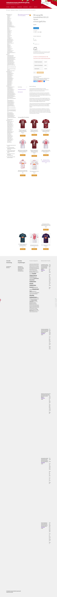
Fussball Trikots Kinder (9, 592)
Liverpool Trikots (35, 301)
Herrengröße (35, 30)
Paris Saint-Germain (21, 268)
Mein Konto (35, 6)
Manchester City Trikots (32, 302)
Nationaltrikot (25, 6)
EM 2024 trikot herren (32, 269)
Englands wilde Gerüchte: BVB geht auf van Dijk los (11, 157)
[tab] (23, 87)
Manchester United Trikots (33, 303)
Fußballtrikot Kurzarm (36, 79)
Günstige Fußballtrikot (34, 293)
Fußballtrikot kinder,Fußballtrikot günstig (17, 2)
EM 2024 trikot (37, 268)
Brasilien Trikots (36, 267)
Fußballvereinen (19, 6)
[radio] (34, 32)
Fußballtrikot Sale (41, 79)
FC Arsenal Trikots (34, 270)
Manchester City (20, 266)
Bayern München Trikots (34, 266)
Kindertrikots (13, 6)
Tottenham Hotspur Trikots (34, 311)
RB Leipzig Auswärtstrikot (40, 80)
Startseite (7, 6)
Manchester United (20, 267)
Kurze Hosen (37, 50)
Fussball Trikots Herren (40, 78)
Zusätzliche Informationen (22, 89)
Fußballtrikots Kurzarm (32, 292)
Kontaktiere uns (8, 266)
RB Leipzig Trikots (46, 80)
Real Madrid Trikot (35, 309)
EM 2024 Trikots (20, 269)
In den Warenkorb (40, 72)
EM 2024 (30, 6)
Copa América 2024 (20, 270)
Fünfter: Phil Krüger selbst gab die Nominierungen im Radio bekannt (11, 151)
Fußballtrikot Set (34, 291)
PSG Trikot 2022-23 (34, 307)
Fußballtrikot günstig (46, 78)
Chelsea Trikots (33, 268)
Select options (23, 135)
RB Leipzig (37, 77)
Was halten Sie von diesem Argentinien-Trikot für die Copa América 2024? (11, 148)
